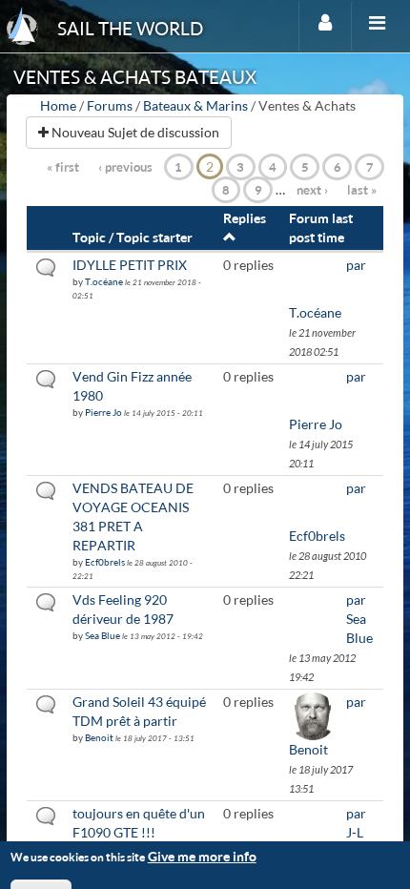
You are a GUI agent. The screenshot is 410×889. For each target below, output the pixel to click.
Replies (244, 218)
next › (312, 189)
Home (58, 105)
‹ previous (125, 167)
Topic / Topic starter (132, 237)
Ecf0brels (105, 562)
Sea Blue (102, 635)
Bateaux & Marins (195, 105)
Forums (110, 105)
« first (63, 167)
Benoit (99, 737)
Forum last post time (321, 227)
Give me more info (202, 856)
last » (362, 189)
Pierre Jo (103, 412)
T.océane (104, 281)
